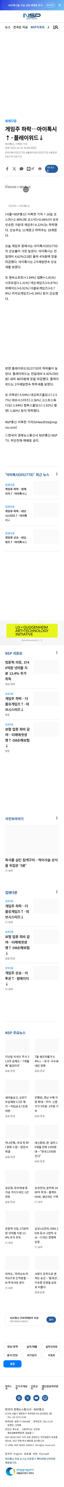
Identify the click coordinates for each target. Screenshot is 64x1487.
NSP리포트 (38, 27)
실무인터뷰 (52, 1346)
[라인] (29, 169)
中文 (35, 1453)
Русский (44, 1453)
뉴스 (8, 27)
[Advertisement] (32, 336)
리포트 (51, 1355)
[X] (14, 169)
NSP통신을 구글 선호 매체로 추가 (25, 5)
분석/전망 (12, 1355)
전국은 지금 (20, 27)
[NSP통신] (32, 16)
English (17, 1453)
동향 (12, 1364)
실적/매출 (32, 1346)
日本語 (27, 1453)
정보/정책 (12, 1346)
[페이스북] (7, 169)
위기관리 (32, 1355)
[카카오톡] (21, 169)
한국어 (8, 1453)
